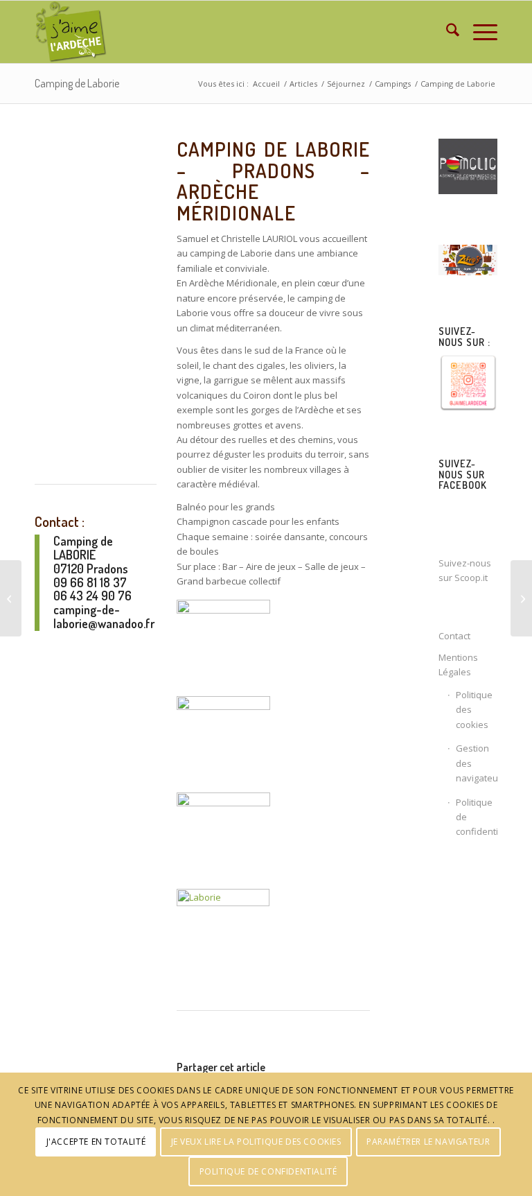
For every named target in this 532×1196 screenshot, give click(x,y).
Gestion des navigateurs (476, 763)
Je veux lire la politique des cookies (256, 1141)
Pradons (107, 568)
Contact (454, 636)
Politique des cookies (474, 709)
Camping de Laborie (77, 83)
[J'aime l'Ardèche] (71, 32)
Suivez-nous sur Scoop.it (464, 570)
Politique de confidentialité (476, 817)
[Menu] (478, 32)
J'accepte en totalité (96, 1141)
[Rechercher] (445, 32)
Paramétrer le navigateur (428, 1141)
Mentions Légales (458, 664)
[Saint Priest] (10, 598)
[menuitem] (445, 32)
